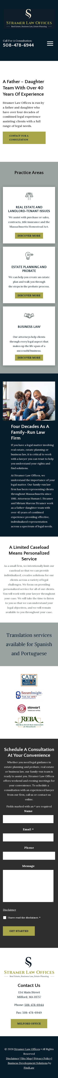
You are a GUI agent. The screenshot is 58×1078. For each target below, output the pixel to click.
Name (28, 811)
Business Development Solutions (28, 1063)
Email (28, 829)
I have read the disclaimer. (24, 917)
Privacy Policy (42, 1058)
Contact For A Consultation (19, 137)
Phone (29, 847)
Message (28, 866)
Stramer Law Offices (27, 1049)
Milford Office (29, 1023)
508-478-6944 (18, 45)
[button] (50, 43)
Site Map (26, 1058)
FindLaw (29, 1067)
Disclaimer (9, 909)
